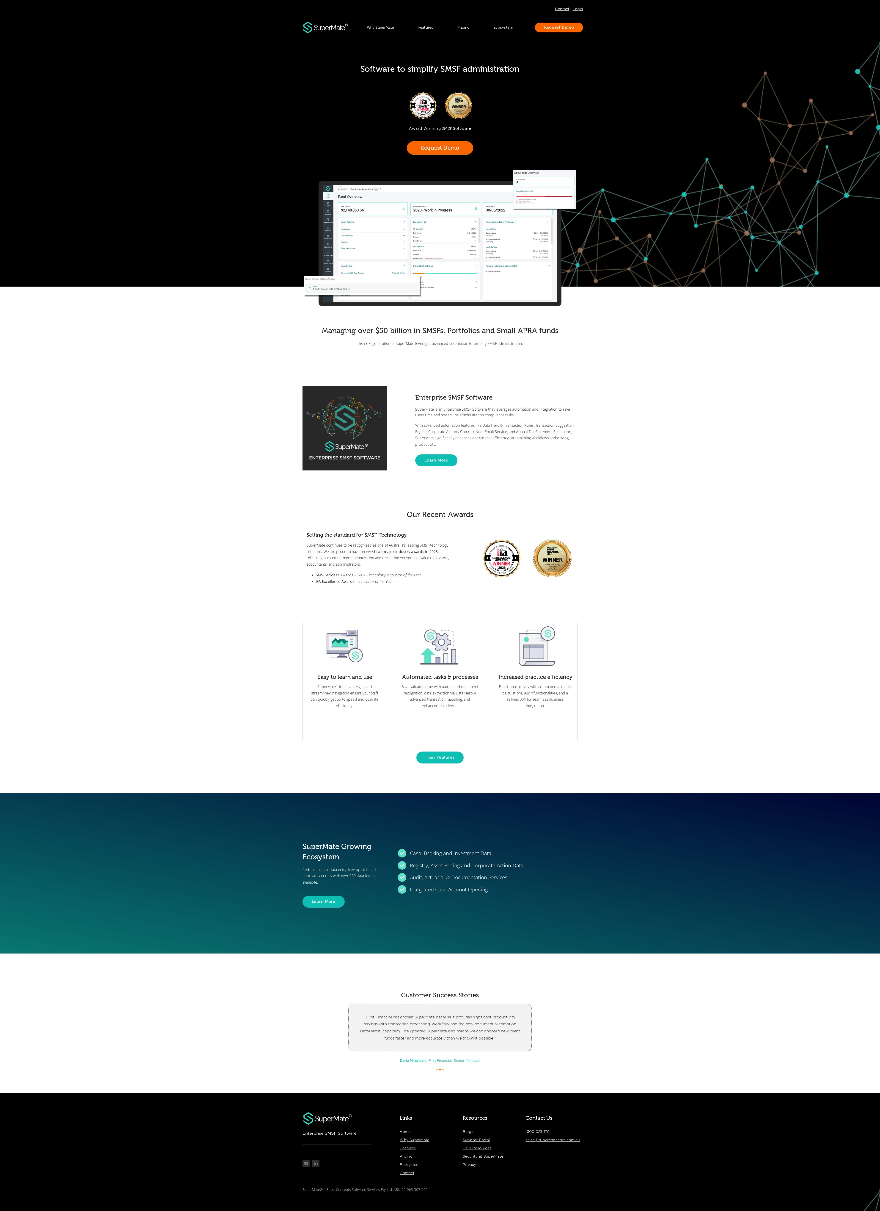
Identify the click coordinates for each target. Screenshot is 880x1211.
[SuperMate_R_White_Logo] (325, 23)
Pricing (406, 1156)
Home (405, 1131)
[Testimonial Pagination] (437, 1069)
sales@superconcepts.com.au (552, 1140)
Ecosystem (410, 1164)
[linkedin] (315, 1163)
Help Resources (477, 1148)
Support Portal (476, 1140)
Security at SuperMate (483, 1156)
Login (578, 9)
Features (408, 1148)
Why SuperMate (414, 1140)
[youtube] (306, 1163)
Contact (562, 9)
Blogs (468, 1131)
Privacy (469, 1164)
